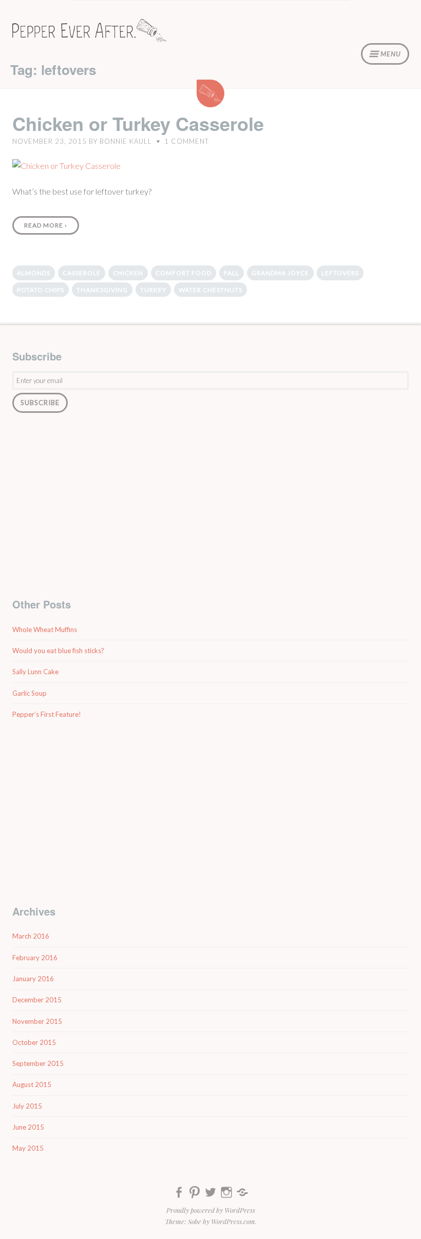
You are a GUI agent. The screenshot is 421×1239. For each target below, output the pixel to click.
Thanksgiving (102, 290)
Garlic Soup (29, 693)
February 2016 (35, 958)
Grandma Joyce (280, 273)
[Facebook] (179, 1194)
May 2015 (28, 1148)
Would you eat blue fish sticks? (58, 650)
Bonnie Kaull (126, 141)
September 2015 (38, 1063)
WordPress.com (233, 1221)
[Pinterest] (194, 1194)
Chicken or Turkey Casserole (138, 123)
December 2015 (37, 1000)
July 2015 (27, 1106)
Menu (390, 54)
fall (231, 273)
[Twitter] (210, 1194)
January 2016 (33, 979)
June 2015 (28, 1127)
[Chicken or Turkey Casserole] (66, 166)
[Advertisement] (210, 505)
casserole (82, 273)
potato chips (40, 290)
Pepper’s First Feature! (46, 714)
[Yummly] (242, 1194)
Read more (45, 225)
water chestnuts (210, 290)
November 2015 (37, 1021)
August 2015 (31, 1084)
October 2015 (34, 1042)
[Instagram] (226, 1194)
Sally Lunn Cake (35, 672)
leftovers (340, 273)
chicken (128, 273)
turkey (153, 290)
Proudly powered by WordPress (210, 1210)
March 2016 (30, 936)
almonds (33, 273)
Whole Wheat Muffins (44, 629)
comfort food (184, 273)
